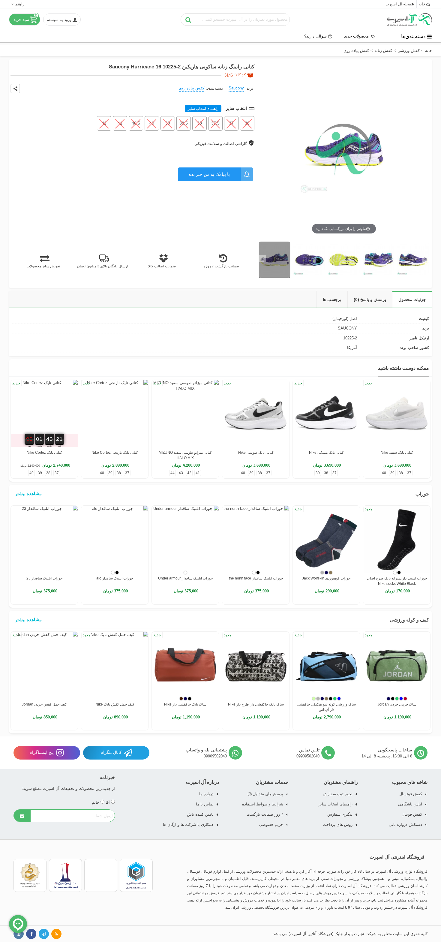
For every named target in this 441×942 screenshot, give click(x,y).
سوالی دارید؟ (315, 36)
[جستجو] (188, 20)
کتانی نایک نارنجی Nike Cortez (115, 452)
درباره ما (206, 794)
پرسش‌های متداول (267, 794)
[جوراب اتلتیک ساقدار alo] (114, 539)
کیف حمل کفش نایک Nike (114, 704)
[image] (274, 260)
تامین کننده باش (200, 814)
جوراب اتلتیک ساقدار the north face (256, 578)
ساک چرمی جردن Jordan (396, 704)
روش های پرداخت (337, 824)
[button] (17, 4)
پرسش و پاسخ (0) (370, 299)
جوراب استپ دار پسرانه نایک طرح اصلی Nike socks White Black (397, 581)
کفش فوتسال (410, 794)
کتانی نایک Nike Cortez (44, 452)
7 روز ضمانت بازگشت (265, 814)
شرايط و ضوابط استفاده (262, 804)
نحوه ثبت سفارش (337, 794)
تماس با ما (205, 804)
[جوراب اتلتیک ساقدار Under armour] (185, 539)
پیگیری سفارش (339, 814)
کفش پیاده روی (191, 88)
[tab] (412, 299)
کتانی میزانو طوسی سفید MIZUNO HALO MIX (185, 455)
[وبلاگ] (56, 934)
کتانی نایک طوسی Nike (256, 452)
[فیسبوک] (31, 934)
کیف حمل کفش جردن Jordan (44, 704)
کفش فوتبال (412, 814)
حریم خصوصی (271, 824)
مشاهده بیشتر (28, 493)
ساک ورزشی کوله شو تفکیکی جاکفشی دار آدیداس (326, 707)
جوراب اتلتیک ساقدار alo (114, 578)
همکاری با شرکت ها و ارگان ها (188, 824)
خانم (96, 802)
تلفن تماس (309, 749)
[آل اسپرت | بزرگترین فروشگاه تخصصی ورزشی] (409, 19)
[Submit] (22, 816)
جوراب (422, 493)
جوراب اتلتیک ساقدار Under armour (185, 578)
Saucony (236, 88)
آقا (108, 802)
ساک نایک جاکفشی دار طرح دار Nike (256, 704)
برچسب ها (332, 299)
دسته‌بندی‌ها (413, 36)
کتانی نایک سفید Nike (397, 452)
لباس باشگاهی (410, 804)
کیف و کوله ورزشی (409, 619)
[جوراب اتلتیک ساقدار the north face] (255, 539)
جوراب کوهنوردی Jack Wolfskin (326, 578)
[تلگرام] (44, 934)
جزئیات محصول (412, 299)
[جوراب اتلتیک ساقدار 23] (44, 539)
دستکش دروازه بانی (405, 824)
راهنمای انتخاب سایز (203, 109)
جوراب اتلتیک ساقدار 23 (44, 578)
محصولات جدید (357, 36)
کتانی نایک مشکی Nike (326, 452)
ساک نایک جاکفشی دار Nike (185, 704)
